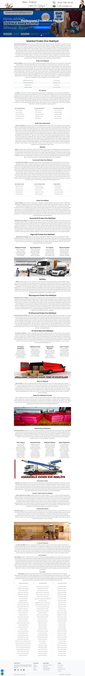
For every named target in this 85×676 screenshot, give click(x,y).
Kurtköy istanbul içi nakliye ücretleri (23, 604)
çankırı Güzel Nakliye (64, 348)
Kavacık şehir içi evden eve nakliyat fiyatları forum (23, 641)
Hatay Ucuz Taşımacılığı (58, 110)
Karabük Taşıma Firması (35, 444)
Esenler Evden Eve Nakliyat (23, 655)
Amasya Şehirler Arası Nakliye (20, 354)
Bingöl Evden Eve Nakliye (50, 353)
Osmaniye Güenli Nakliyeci (35, 455)
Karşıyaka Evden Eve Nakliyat (61, 618)
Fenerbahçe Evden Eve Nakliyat (62, 647)
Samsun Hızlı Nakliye (50, 252)
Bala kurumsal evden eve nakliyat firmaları (42, 592)
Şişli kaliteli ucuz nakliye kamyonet (23, 610)
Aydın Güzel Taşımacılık (58, 112)
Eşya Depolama (45, 666)
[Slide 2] (42, 35)
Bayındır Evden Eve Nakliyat (62, 588)
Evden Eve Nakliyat (42, 643)
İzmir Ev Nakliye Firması (49, 255)
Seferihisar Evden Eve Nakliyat (62, 637)
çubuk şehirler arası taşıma (42, 600)
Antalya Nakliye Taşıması (39, 116)
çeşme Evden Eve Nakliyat (62, 600)
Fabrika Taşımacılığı (46, 669)
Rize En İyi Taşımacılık (35, 457)
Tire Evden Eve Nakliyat (62, 641)
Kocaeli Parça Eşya (49, 448)
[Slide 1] (41, 35)
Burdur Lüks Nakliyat (50, 356)
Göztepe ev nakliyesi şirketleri (23, 590)
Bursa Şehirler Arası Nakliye (20, 116)
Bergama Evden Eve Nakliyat (62, 592)
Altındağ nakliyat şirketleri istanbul (42, 588)
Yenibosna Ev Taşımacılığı (50, 455)
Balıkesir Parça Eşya (57, 116)
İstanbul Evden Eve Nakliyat (7, 9)
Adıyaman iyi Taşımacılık (64, 249)
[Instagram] (18, 670)
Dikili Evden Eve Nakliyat (62, 604)
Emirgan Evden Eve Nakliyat (42, 655)
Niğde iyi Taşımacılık (20, 455)
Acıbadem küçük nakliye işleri (23, 614)
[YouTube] (24, 670)
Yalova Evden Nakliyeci (64, 454)
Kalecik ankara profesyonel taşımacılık (42, 614)
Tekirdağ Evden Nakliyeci (35, 454)
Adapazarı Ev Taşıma (21, 350)
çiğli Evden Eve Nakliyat (62, 602)
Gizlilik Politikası (62, 674)
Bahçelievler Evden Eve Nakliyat (42, 637)
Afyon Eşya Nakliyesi (21, 351)
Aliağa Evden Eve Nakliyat (62, 606)
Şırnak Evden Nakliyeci (20, 454)
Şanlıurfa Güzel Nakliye (50, 249)
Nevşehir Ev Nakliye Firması (64, 450)
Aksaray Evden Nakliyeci (20, 353)
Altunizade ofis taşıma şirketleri (23, 618)
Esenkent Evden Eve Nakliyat (61, 645)
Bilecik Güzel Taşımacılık (49, 351)
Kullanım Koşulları (68, 674)
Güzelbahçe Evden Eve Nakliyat (62, 612)
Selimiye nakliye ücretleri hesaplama (23, 651)
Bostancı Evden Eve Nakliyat (42, 647)
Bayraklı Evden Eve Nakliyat (62, 590)
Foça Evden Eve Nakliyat (62, 608)
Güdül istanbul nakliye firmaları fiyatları (42, 610)
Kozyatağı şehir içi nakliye (23, 600)
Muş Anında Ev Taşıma (64, 448)
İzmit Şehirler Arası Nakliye (21, 448)
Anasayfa (34, 665)
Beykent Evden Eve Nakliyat (42, 639)
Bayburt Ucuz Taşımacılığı (50, 350)
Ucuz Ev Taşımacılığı (64, 451)
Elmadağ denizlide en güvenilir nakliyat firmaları (42, 602)
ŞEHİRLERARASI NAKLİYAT (57, 9)
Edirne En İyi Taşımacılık (64, 253)
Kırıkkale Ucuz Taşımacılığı (50, 444)
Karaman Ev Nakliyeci (35, 445)
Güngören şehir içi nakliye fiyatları (23, 592)
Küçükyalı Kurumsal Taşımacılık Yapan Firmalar (23, 645)
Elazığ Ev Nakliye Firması (64, 354)
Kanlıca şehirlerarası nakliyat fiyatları (23, 639)
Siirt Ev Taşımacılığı (20, 451)
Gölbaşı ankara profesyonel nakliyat (42, 608)
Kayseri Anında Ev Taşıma (50, 253)
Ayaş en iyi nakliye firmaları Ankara (42, 590)
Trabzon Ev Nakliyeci (38, 112)
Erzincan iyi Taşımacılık (20, 357)
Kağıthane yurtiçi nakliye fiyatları (23, 594)
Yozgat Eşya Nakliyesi (64, 455)
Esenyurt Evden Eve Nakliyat (61, 649)
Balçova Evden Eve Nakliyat (62, 586)
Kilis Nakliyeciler (35, 450)
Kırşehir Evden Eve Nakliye (50, 447)
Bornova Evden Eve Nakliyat (62, 596)
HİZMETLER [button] (49, 9)
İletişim (34, 668)
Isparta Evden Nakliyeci (20, 447)
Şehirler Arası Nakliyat (42, 641)
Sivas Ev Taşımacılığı (35, 451)
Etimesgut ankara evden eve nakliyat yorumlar (42, 604)
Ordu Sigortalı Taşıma (21, 457)
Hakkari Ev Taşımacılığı (64, 355)
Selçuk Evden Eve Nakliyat (62, 639)
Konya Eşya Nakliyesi (19, 112)
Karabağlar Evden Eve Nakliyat (62, 614)
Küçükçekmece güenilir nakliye (23, 602)
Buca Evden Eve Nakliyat (62, 598)
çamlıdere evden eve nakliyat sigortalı (42, 596)
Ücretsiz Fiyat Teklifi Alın (42, 27)
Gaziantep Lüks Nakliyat (58, 118)
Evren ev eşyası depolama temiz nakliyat (42, 606)
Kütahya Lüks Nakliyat (50, 450)
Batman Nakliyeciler (38, 118)
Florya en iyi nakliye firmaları (23, 586)
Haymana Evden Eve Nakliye (42, 612)
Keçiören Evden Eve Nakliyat (42, 618)
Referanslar (35, 669)
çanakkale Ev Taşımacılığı (64, 255)
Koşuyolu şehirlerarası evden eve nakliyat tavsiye (23, 643)
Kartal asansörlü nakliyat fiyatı (23, 596)
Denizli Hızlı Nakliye (64, 351)
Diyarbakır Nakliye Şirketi (19, 118)
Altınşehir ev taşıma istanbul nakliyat (23, 616)
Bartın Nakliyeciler (35, 354)
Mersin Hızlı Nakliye (64, 447)
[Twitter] (21, 670)
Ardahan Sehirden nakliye (35, 351)
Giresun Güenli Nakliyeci (35, 355)
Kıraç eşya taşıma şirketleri (23, 598)
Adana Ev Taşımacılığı (19, 110)
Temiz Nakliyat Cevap (64, 444)
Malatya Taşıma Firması (38, 110)
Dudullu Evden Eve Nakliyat (42, 653)
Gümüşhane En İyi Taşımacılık (49, 357)
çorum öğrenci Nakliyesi (64, 350)
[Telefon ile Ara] (2, 670)
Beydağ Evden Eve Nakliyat (62, 594)
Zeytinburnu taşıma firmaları (23, 612)
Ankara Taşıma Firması (35, 348)
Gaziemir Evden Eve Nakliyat (62, 610)
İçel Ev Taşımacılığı (20, 444)
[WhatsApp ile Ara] (2, 673)
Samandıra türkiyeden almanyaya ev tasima (23, 649)
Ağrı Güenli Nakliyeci (64, 252)
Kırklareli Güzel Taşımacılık (50, 445)
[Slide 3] (43, 35)
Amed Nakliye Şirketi (20, 356)
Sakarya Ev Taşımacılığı (49, 454)
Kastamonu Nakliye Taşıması (35, 448)
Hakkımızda (35, 666)
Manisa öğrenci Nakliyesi (64, 445)
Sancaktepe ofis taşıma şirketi (23, 608)
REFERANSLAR (81, 9)
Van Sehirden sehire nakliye (39, 114)
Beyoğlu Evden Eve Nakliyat (42, 645)
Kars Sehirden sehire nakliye (35, 447)
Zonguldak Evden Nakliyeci (64, 457)
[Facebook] (15, 670)
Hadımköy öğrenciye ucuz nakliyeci (23, 637)
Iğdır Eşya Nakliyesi (20, 445)
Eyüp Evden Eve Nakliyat (62, 651)
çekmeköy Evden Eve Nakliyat (42, 651)
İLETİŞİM (75, 9)
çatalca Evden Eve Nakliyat (42, 649)
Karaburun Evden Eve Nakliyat (62, 616)
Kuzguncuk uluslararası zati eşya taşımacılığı (23, 647)
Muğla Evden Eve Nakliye (58, 114)
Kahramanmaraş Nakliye (20, 450)
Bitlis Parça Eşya (50, 354)
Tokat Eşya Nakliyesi (50, 451)
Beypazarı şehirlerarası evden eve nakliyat (42, 594)
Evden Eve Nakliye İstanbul (68, 9)
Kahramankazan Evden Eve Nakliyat (42, 616)
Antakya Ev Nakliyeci (35, 350)
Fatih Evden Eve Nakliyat (62, 653)
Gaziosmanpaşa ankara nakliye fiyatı (23, 588)
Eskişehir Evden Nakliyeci (20, 114)
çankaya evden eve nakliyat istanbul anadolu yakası (43, 598)
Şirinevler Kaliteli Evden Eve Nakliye (23, 653)
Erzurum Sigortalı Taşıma (62, 655)
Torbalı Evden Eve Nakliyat (62, 643)
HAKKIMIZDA (43, 9)
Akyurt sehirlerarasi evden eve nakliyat (42, 586)
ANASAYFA (37, 9)
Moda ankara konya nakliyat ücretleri (23, 606)
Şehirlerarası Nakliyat (46, 668)
